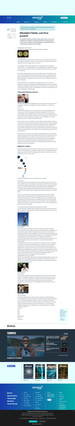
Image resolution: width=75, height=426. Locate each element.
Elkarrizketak (28, 396)
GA (15, 31)
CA (13, 31)
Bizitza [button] (18, 22)
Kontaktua (61, 403)
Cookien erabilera (63, 401)
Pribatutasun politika (61, 399)
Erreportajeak (28, 405)
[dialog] (37, 418)
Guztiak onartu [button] (33, 421)
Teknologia (11, 398)
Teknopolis (11, 333)
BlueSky (38, 408)
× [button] (73, 411)
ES (13, 29)
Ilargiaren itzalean (14, 358)
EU (11, 29)
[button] (8, 17)
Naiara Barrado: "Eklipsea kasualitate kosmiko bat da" (53, 338)
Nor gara (61, 394)
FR (15, 29)
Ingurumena (12, 396)
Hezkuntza (39, 394)
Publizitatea (61, 396)
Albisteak (27, 394)
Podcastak (27, 403)
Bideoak (27, 402)
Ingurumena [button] (26, 22)
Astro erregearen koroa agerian (52, 349)
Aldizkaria (63, 17)
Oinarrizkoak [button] (54, 22)
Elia (51, 27)
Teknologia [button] (36, 22)
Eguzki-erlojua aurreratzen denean (51, 344)
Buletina (39, 404)
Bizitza (9, 393)
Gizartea (10, 401)
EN (11, 31)
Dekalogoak (39, 396)
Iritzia (26, 398)
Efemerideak (40, 398)
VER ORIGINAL (32, 28)
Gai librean (39, 400)
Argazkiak (27, 400)
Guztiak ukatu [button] (42, 421)
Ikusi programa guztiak (63, 355)
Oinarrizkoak (12, 404)
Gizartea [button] (45, 22)
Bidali (62, 319)
